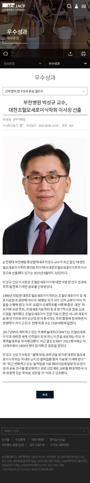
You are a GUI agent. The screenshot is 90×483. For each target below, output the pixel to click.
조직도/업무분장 (59, 445)
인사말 (5, 439)
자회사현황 (37, 439)
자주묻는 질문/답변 (13, 445)
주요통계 (20, 439)
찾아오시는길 (57, 439)
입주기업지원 (37, 445)
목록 (44, 395)
